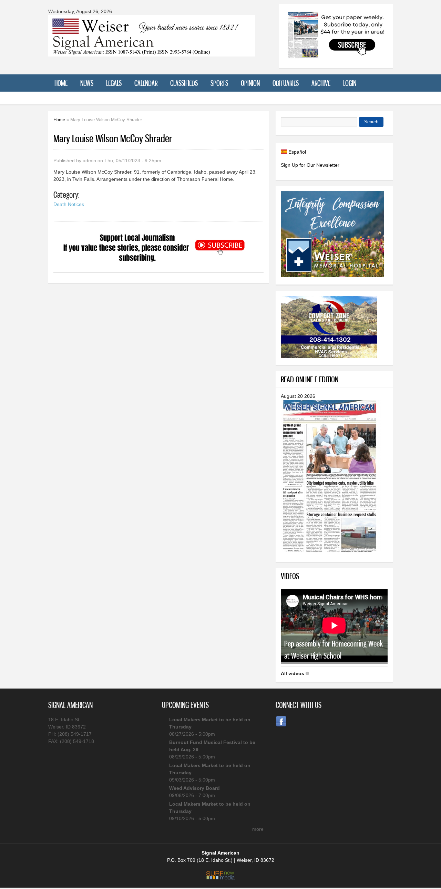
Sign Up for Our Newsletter (310, 165)
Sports (219, 83)
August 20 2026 (298, 396)
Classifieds (184, 83)
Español (296, 152)
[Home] (151, 52)
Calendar (145, 83)
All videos (292, 673)
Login (349, 83)
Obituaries (286, 83)
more (258, 829)
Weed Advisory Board (194, 788)
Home (61, 83)
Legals (114, 83)
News (86, 83)
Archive (320, 83)
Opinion (250, 83)
